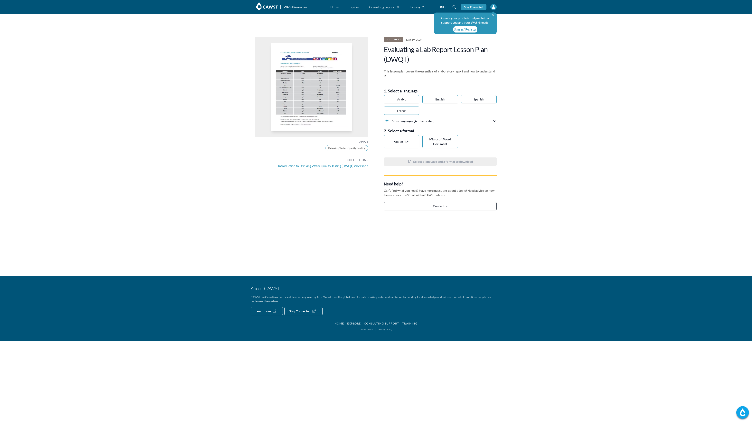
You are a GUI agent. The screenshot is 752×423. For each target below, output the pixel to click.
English (440, 99)
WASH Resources (295, 7)
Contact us (440, 206)
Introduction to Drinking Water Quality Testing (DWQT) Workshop (323, 166)
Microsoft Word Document (440, 141)
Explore (354, 323)
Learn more (263, 311)
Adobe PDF (401, 141)
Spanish (479, 99)
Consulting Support (381, 323)
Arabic (401, 99)
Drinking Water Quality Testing (347, 148)
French (401, 110)
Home (339, 323)
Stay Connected (473, 7)
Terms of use (366, 329)
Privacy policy (385, 329)
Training (410, 323)
